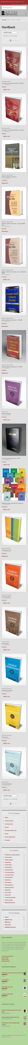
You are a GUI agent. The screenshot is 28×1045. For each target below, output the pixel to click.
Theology (7, 840)
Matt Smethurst (9, 884)
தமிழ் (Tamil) (8, 924)
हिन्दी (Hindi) (8, 922)
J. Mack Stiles (8, 864)
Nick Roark (8, 890)
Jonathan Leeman (9, 874)
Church (7, 827)
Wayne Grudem (9, 900)
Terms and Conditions (7, 956)
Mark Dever (8, 879)
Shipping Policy (6, 961)
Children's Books (9, 820)
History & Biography (10, 836)
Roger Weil (8, 894)
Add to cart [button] (6, 89)
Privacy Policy (5, 957)
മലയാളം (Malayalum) (10, 927)
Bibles (6, 817)
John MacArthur (9, 869)
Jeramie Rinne (8, 867)
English (7, 917)
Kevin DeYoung (9, 877)
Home (4, 19)
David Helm (8, 862)
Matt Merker (8, 882)
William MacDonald (10, 902)
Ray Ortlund (8, 892)
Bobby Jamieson (9, 859)
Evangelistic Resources (10, 830)
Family (6, 833)
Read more (5, 183)
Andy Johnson (8, 857)
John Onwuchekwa (9, 872)
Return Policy (5, 959)
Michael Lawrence (9, 887)
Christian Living (9, 823)
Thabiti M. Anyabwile (10, 897)
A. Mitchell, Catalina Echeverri (12, 854)
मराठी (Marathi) (8, 919)
